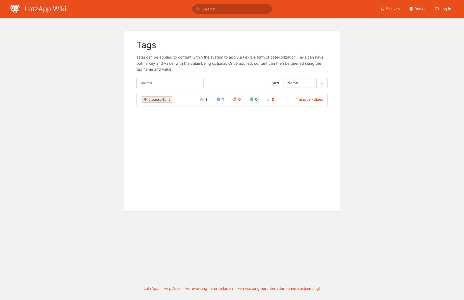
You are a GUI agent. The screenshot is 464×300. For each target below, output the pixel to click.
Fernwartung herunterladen (209, 288)
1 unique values (309, 99)
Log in (445, 8)
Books (420, 8)
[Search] (198, 9)
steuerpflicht (159, 99)
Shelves (393, 8)
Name (292, 83)
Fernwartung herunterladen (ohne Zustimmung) (279, 288)
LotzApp (151, 288)
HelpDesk (172, 288)
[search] (232, 9)
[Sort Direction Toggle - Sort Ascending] (321, 82)
